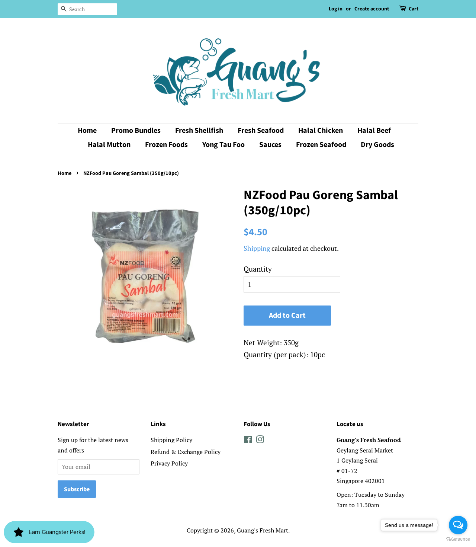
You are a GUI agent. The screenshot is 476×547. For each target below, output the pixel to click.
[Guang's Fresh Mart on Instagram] (260, 440)
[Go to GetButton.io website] (458, 539)
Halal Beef (374, 130)
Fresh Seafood (261, 130)
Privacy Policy (169, 463)
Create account (371, 9)
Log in (335, 9)
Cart (413, 9)
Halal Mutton (109, 145)
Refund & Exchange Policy (186, 452)
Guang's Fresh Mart (262, 530)
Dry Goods (377, 145)
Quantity (258, 269)
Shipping (257, 248)
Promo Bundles (136, 130)
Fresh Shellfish (199, 130)
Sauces (270, 145)
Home (87, 130)
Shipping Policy (171, 440)
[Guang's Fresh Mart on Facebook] (248, 440)
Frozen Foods (166, 145)
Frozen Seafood (321, 145)
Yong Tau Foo (223, 145)
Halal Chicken (320, 130)
